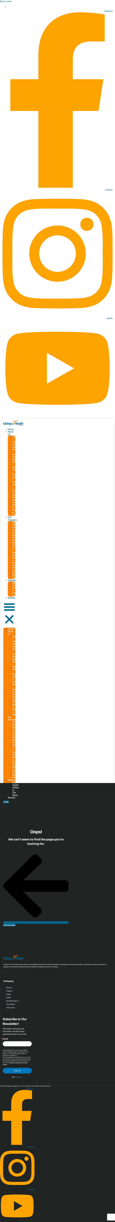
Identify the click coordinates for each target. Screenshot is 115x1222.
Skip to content (5, 1)
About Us (11, 432)
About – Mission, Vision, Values (16, 442)
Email (5, 1039)
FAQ (14, 502)
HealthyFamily (18, 570)
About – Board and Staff (15, 454)
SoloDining (17, 572)
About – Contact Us (16, 488)
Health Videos (15, 586)
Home (10, 629)
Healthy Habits (15, 566)
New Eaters (15, 576)
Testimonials (18, 500)
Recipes (11, 598)
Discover (12, 580)
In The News (15, 593)
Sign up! (17, 1071)
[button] (9, 613)
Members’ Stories (17, 495)
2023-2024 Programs (16, 524)
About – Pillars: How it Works (15, 475)
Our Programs (12, 518)
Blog (14, 583)
